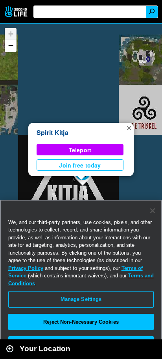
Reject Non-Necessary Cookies (81, 322)
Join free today (80, 165)
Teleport (80, 150)
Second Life (16, 11)
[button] (129, 127)
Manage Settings (81, 299)
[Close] (152, 210)
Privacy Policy (25, 268)
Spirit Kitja (52, 132)
